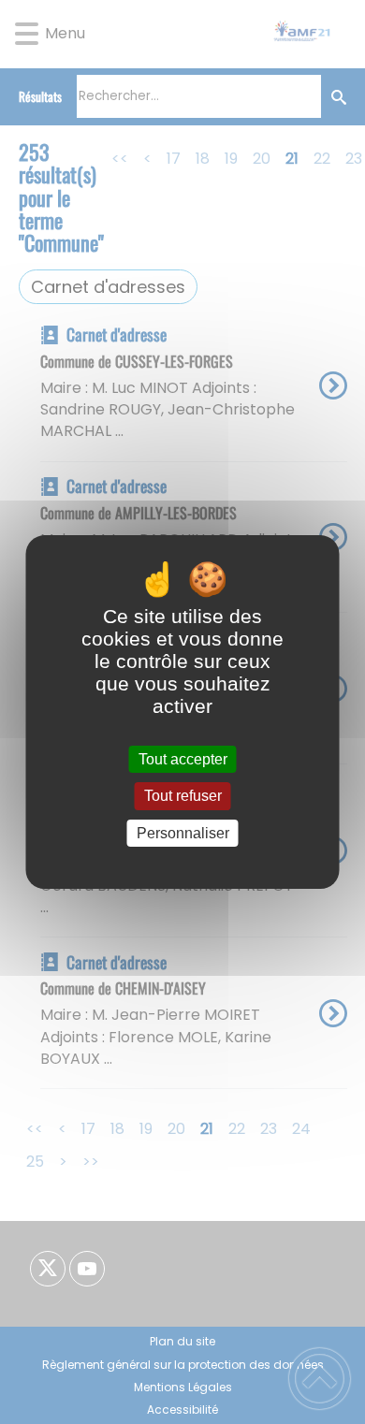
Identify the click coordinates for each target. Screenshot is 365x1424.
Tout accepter (183, 759)
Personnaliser (183, 833)
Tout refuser (183, 797)
